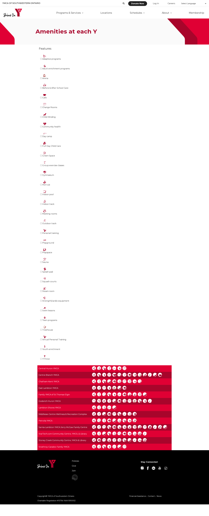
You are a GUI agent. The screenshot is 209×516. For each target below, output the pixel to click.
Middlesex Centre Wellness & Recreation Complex (63, 414)
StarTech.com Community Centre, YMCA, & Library (63, 434)
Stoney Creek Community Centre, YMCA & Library (62, 440)
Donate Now (137, 3)
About (166, 12)
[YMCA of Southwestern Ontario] (13, 13)
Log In (156, 3)
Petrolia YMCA (45, 421)
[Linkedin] (154, 468)
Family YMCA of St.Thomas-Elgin (54, 394)
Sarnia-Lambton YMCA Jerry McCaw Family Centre (63, 427)
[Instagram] (142, 468)
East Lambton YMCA (48, 388)
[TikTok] (166, 468)
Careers (171, 3)
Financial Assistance (137, 496)
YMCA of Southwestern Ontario (21, 3)
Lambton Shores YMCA (50, 408)
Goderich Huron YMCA (50, 401)
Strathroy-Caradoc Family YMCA (54, 447)
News (159, 496)
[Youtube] (159, 468)
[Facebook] (148, 468)
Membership (197, 12)
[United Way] (82, 477)
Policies (75, 461)
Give (74, 466)
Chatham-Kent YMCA (49, 381)
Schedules (136, 12)
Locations (106, 12)
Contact (151, 496)
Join (74, 471)
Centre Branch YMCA (49, 375)
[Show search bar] (123, 3)
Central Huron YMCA (49, 368)
